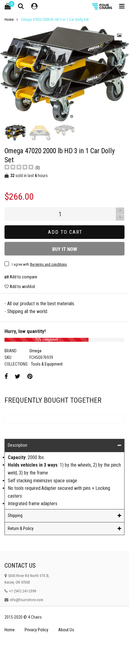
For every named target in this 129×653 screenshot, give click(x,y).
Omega (35, 350)
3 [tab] (71, 116)
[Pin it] (29, 376)
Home (9, 629)
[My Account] (34, 6)
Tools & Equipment (47, 364)
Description (17, 445)
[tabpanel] (64, 73)
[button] (120, 217)
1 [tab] (57, 116)
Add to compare (23, 276)
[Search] (21, 6)
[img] (18, 168)
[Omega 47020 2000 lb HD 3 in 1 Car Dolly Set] (64, 73)
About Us (66, 629)
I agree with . (40, 264)
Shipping (15, 515)
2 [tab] (64, 116)
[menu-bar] (120, 6)
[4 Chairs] (102, 6)
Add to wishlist (22, 286)
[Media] (119, 35)
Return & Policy (21, 528)
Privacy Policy (36, 629)
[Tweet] (17, 376)
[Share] (6, 376)
